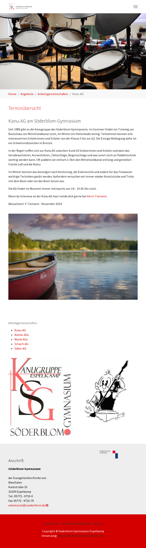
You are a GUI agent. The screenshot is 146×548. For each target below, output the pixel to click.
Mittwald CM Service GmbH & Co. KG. (81, 536)
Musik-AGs (21, 339)
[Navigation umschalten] (135, 6)
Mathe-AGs (21, 335)
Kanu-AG (20, 330)
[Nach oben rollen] (137, 539)
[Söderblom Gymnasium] (21, 6)
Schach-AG (21, 344)
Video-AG (20, 348)
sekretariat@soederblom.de (26, 505)
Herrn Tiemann (97, 196)
